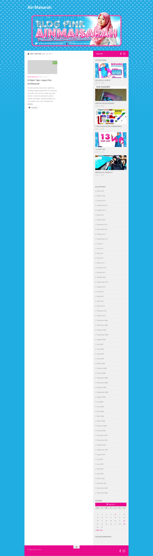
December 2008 (102, 378)
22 (124, 521)
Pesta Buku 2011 (33, 77)
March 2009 (101, 363)
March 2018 (101, 196)
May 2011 (100, 253)
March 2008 (101, 421)
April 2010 (100, 301)
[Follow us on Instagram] (124, 53)
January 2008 (101, 431)
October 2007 (101, 445)
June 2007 (100, 464)
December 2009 (102, 320)
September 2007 (102, 450)
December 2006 (102, 488)
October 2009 (101, 330)
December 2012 (102, 205)
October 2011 (101, 234)
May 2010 (100, 296)
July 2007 (100, 459)
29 (124, 524)
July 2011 (100, 244)
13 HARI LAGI (100, 149)
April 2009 (100, 359)
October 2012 (101, 210)
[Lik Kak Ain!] (121, 53)
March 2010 (101, 306)
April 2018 (100, 191)
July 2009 (100, 344)
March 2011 (101, 263)
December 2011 (102, 225)
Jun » (101, 530)
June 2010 (100, 292)
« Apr (97, 530)
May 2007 (100, 469)
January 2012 (101, 220)
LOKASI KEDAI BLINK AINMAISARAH (108, 126)
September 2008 (102, 392)
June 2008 (100, 407)
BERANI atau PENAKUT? (104, 172)
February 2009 (102, 368)
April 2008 (100, 416)
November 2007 (102, 440)
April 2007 (100, 474)
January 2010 (101, 316)
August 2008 (101, 397)
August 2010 (101, 287)
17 (56, 62)
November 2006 (102, 493)
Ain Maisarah (39, 7)
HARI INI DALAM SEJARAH (104, 103)
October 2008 (101, 387)
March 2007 (101, 478)
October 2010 (101, 277)
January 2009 (101, 373)
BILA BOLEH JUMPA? (103, 80)
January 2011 (101, 272)
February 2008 (102, 426)
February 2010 (102, 311)
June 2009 (100, 349)
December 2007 (102, 435)
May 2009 (100, 354)
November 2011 (102, 229)
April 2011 (100, 258)
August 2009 (101, 339)
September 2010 (102, 282)
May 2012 (100, 215)
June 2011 (100, 248)
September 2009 (102, 335)
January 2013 (101, 201)
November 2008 (102, 383)
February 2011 (102, 268)
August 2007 (101, 454)
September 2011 (102, 239)
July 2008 (100, 402)
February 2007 (102, 483)
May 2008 (100, 411)
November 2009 (102, 325)
